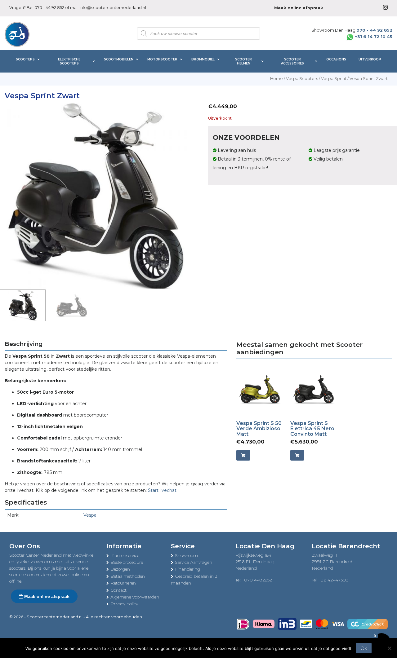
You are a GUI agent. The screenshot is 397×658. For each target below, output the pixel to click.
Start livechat (162, 490)
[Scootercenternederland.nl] (17, 34)
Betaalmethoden (127, 576)
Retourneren (123, 583)
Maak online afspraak (46, 596)
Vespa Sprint (333, 78)
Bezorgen (120, 569)
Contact (118, 590)
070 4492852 (258, 580)
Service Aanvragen (193, 562)
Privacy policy (124, 604)
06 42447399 (334, 580)
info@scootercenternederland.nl (112, 7)
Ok (363, 648)
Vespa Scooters (302, 78)
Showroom (186, 555)
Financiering (187, 569)
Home (276, 78)
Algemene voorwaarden (134, 597)
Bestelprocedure (126, 562)
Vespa (89, 515)
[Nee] (389, 648)
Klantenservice (124, 555)
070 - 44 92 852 (49, 7)
